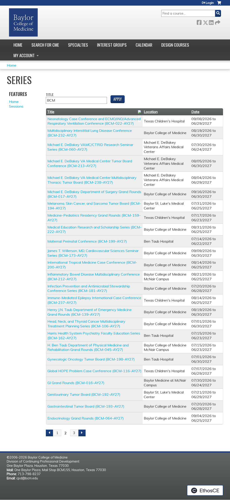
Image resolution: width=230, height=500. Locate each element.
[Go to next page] (82, 433)
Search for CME (45, 44)
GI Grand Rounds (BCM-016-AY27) (75, 382)
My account (24, 55)
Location (151, 111)
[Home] (23, 22)
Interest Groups (112, 44)
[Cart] (219, 4)
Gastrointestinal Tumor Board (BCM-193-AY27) (85, 406)
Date (195, 111)
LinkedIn (211, 21)
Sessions (16, 106)
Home (17, 44)
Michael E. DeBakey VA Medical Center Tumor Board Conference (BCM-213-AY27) (89, 163)
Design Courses (175, 44)
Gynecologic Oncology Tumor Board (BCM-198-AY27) (91, 359)
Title (49, 95)
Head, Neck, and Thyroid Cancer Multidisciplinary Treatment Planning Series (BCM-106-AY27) (86, 323)
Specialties (78, 44)
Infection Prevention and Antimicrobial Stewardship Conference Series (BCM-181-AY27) (88, 288)
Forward (217, 21)
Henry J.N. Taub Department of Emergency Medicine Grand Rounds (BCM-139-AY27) (89, 312)
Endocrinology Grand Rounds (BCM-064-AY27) (85, 418)
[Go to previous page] (49, 433)
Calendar (144, 44)
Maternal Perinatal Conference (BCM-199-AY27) (87, 241)
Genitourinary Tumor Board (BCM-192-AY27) (83, 394)
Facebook (199, 21)
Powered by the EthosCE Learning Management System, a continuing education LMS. (205, 490)
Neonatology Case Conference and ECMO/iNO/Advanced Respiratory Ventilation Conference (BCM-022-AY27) (94, 121)
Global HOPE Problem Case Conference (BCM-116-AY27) (94, 371)
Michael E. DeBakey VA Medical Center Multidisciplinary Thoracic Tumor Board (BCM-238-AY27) (92, 180)
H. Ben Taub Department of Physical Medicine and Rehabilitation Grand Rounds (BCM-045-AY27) (88, 347)
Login (210, 2)
